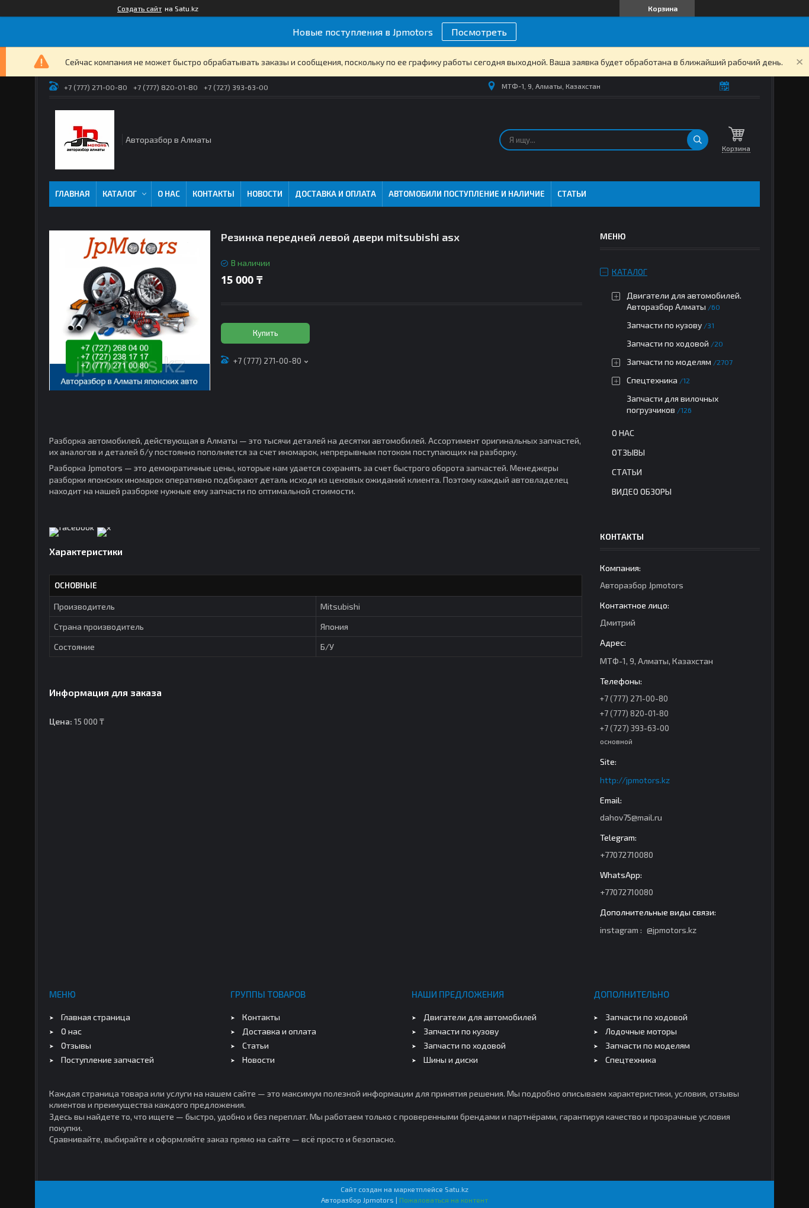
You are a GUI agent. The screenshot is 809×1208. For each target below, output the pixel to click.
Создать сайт (139, 8)
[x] (104, 527)
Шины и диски (450, 1060)
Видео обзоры (642, 491)
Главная (72, 193)
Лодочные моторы (641, 1031)
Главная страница (95, 1017)
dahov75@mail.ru (631, 817)
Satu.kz (456, 1189)
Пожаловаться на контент (443, 1200)
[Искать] (697, 139)
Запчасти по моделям (669, 362)
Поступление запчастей (107, 1060)
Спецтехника (652, 380)
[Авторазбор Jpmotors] (84, 139)
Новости (264, 193)
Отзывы (628, 452)
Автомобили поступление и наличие (467, 193)
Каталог (119, 193)
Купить (265, 333)
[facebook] (71, 527)
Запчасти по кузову (664, 325)
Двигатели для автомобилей (480, 1017)
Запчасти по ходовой (668, 343)
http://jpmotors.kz (635, 780)
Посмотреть (479, 31)
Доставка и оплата (335, 193)
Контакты (213, 193)
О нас (169, 193)
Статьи (571, 193)
